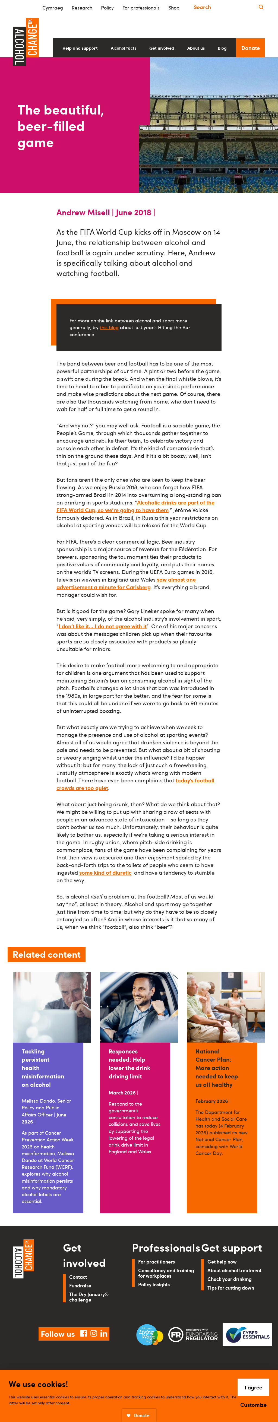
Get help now (222, 1261)
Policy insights (154, 1284)
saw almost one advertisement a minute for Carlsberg (126, 583)
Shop (173, 7)
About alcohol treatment (234, 1270)
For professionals (141, 7)
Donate (250, 48)
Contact (78, 1276)
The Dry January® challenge (89, 1297)
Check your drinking (229, 1278)
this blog (109, 327)
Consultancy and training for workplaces (166, 1273)
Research (82, 7)
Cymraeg (52, 7)
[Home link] (30, 1277)
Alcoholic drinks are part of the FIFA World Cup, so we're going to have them (135, 506)
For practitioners (156, 1261)
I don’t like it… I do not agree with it (103, 626)
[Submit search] (261, 6)
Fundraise (80, 1285)
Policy (107, 7)
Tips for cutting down (230, 1287)
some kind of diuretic (105, 872)
